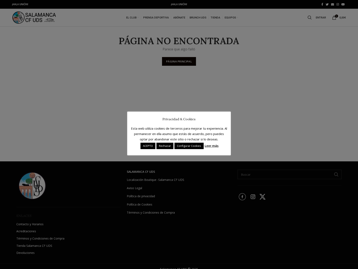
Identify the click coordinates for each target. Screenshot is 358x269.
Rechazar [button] (165, 146)
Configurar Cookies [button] (189, 146)
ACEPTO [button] (148, 146)
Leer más (212, 146)
